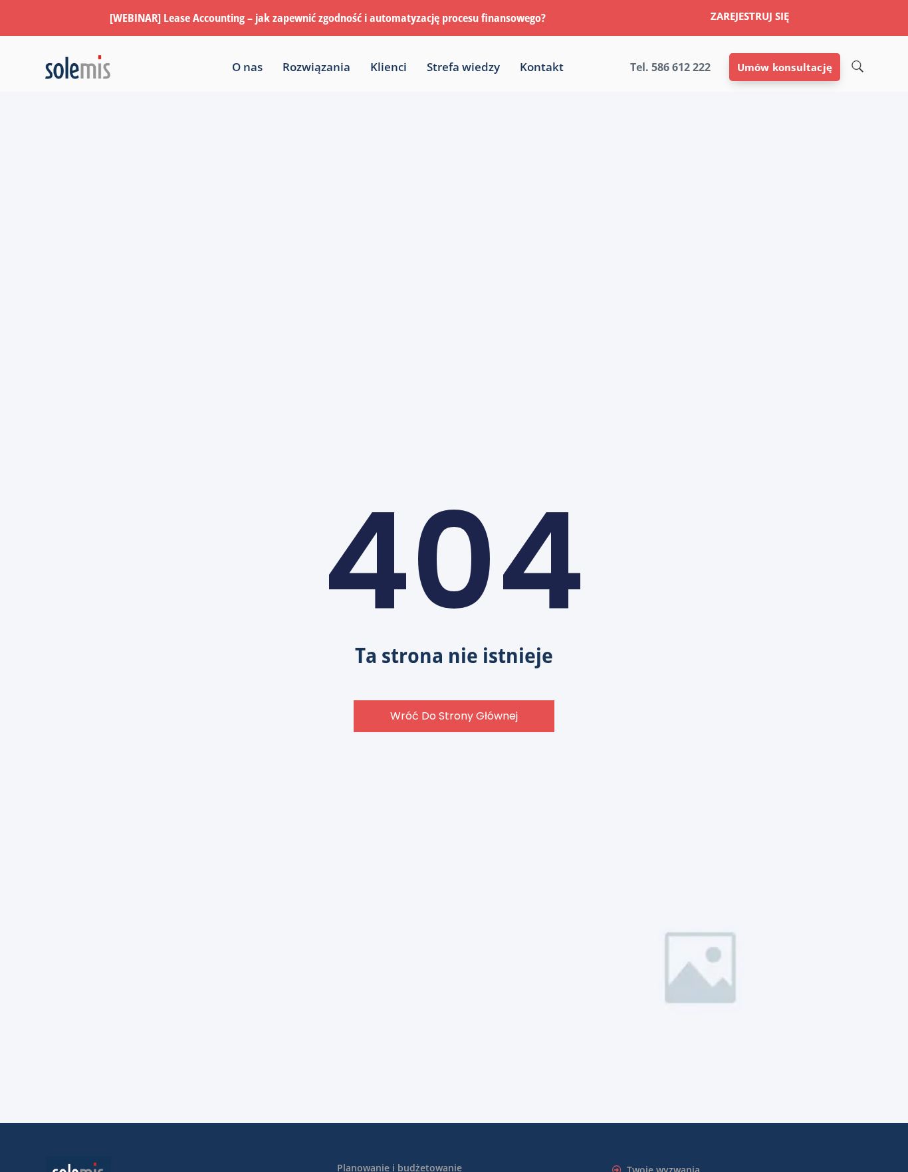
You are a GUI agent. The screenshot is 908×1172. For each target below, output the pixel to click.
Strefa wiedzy (463, 67)
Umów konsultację (784, 67)
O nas (247, 67)
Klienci (388, 67)
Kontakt (542, 67)
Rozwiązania (316, 67)
